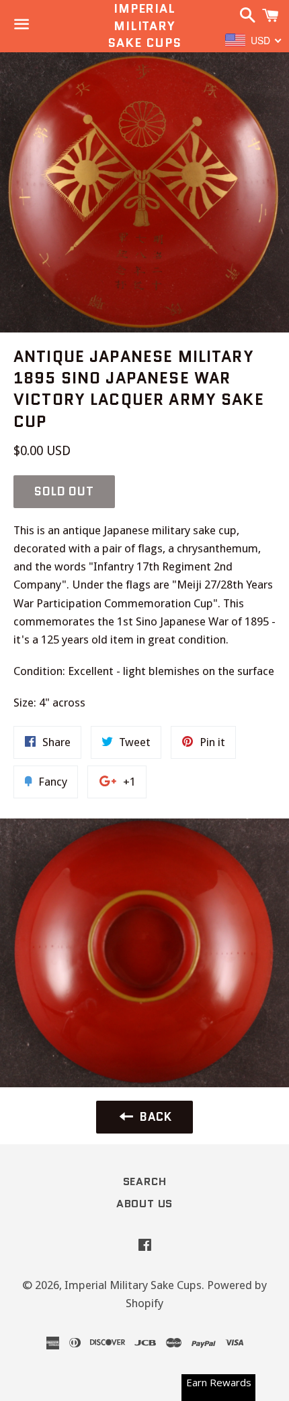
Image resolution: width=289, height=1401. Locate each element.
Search (145, 1181)
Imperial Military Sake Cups (144, 26)
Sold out (64, 491)
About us (144, 1203)
